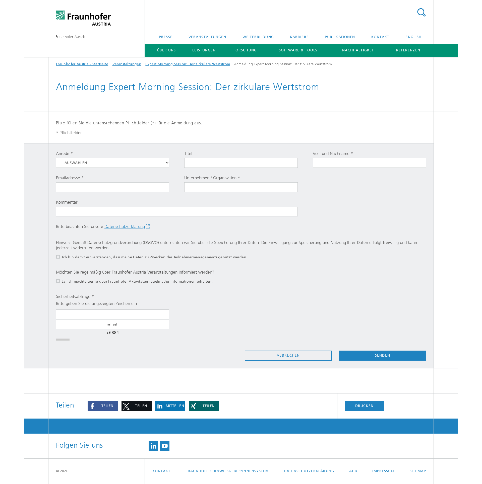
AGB (353, 471)
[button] (103, 406)
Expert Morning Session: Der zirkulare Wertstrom (187, 64)
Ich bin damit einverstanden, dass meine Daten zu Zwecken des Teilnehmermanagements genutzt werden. (154, 257)
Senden (382, 355)
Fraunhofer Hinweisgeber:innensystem (227, 471)
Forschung (245, 50)
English (413, 37)
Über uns (166, 50)
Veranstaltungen (207, 37)
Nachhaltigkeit (358, 50)
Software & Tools (298, 50)
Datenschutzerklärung (124, 226)
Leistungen (204, 50)
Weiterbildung (258, 37)
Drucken (364, 406)
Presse (165, 37)
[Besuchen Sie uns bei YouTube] (164, 446)
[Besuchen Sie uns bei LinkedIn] (153, 446)
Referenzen (408, 50)
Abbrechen (288, 355)
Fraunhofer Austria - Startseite (82, 64)
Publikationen (340, 37)
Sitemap (418, 471)
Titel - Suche (421, 13)
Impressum (383, 471)
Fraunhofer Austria (71, 37)
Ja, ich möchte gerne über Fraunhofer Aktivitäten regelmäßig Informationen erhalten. (137, 281)
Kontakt (380, 37)
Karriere (299, 37)
